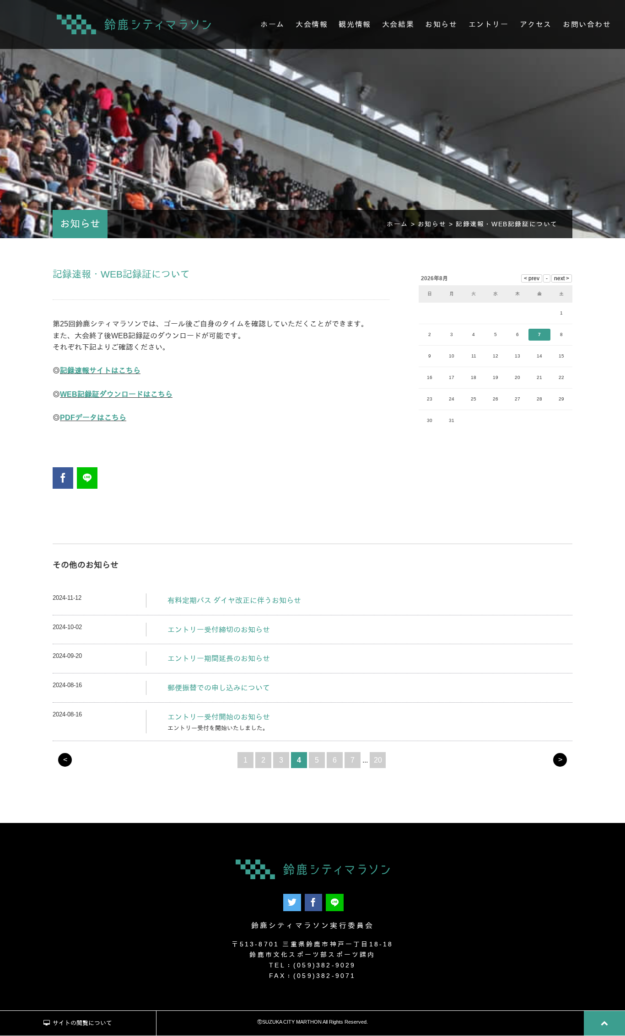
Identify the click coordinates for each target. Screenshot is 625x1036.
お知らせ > (437, 224)
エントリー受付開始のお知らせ (218, 717)
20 (378, 760)
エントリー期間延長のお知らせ (218, 658)
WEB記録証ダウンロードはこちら (116, 394)
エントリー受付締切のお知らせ (218, 630)
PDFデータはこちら (93, 418)
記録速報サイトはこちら (100, 370)
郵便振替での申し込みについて (218, 688)
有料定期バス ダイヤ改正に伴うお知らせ (234, 600)
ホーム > (402, 224)
